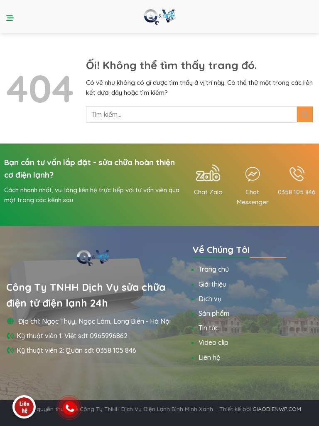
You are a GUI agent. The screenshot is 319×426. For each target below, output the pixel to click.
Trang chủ (214, 269)
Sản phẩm (214, 313)
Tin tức (208, 328)
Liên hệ (209, 357)
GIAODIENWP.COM (277, 408)
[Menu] (11, 17)
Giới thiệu (212, 284)
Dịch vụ (210, 299)
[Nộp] (305, 114)
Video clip (213, 342)
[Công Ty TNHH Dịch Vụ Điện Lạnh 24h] (159, 16)
